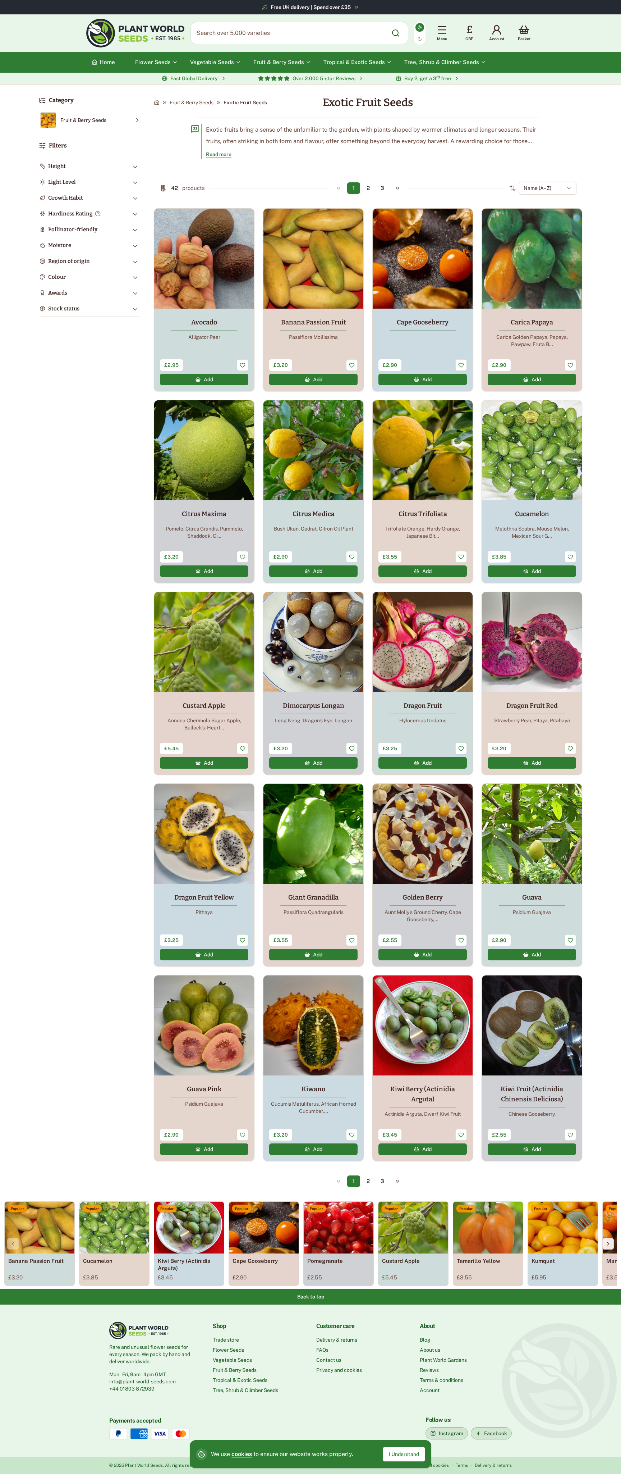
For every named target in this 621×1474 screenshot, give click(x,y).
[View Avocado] (204, 300)
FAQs (322, 1350)
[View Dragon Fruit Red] (532, 683)
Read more (218, 154)
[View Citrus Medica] (313, 491)
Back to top (310, 1297)
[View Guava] (532, 875)
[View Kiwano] (313, 1068)
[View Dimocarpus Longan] (313, 683)
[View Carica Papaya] (532, 300)
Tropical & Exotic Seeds (240, 1380)
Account (430, 1390)
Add (208, 379)
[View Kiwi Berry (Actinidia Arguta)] (423, 1068)
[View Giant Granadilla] (313, 875)
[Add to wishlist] (242, 365)
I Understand (404, 1454)
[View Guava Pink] (204, 1068)
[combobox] (547, 188)
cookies (241, 1454)
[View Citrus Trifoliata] (423, 491)
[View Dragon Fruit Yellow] (204, 875)
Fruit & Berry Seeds (191, 102)
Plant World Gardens (443, 1360)
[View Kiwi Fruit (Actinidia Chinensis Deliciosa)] (532, 1068)
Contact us (328, 1360)
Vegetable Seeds (232, 1360)
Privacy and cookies (339, 1370)
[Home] (157, 102)
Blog (425, 1340)
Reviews (429, 1370)
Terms (462, 1465)
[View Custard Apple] (204, 683)
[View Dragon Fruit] (423, 683)
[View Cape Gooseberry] (423, 300)
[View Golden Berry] (423, 875)
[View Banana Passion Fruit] (313, 300)
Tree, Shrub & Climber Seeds (245, 1390)
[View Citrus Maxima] (204, 491)
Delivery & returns (336, 1340)
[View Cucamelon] (532, 491)
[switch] (420, 33)
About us (430, 1350)
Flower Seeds (228, 1350)
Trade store (226, 1340)
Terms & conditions (441, 1380)
